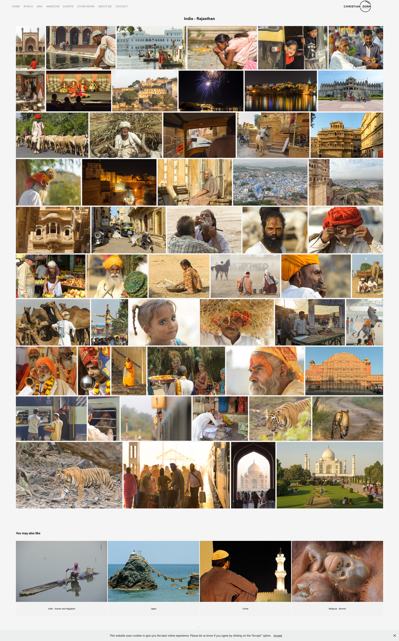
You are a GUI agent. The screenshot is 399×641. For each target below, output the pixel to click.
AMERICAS (52, 6)
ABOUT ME (105, 6)
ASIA (39, 6)
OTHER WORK (86, 6)
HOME (16, 6)
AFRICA (28, 6)
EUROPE (68, 6)
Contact (121, 6)
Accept (278, 635)
